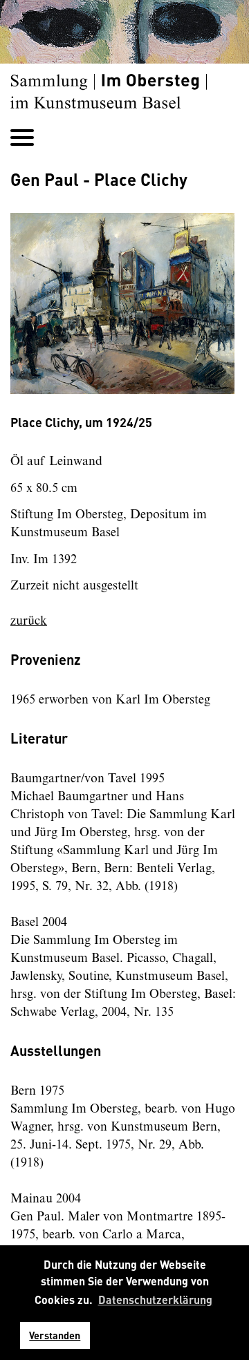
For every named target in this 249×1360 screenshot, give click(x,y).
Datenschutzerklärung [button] (155, 1299)
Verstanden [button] (54, 1335)
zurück (28, 621)
